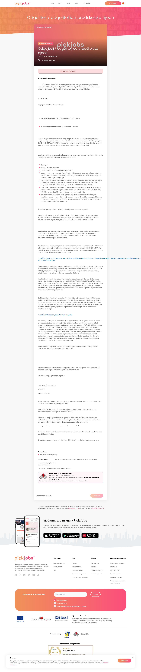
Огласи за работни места (80, 577)
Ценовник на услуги (97, 570)
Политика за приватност (117, 563)
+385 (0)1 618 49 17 (97, 508)
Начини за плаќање (116, 577)
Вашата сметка (76, 567)
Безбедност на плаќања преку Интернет (117, 582)
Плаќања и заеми (77, 570)
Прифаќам (124, 660)
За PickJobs (95, 563)
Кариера (93, 567)
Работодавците (57, 567)
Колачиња (113, 567)
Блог (59, 3)
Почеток (74, 563)
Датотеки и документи (79, 574)
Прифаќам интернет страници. (71, 606)
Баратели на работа (59, 563)
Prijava (95, 594)
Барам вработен (61, 603)
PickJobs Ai (86, 3)
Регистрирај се (113, 3)
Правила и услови (115, 574)
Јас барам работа (61, 600)
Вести (68, 3)
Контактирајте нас (96, 574)
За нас (76, 3)
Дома (52, 3)
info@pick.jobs (73, 508)
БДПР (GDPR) (114, 570)
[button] (123, 3)
